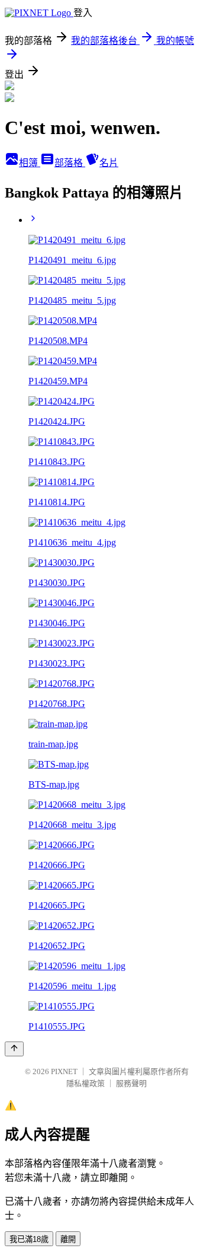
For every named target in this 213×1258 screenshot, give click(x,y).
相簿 (29, 163)
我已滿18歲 (29, 1239)
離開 (68, 1239)
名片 (108, 163)
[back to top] (14, 1049)
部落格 (69, 163)
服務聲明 (131, 1083)
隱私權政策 (85, 1083)
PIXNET (64, 1071)
